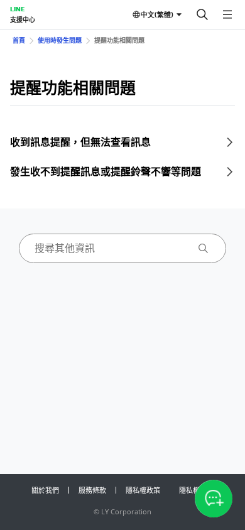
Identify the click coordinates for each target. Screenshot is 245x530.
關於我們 (45, 490)
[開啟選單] (227, 14)
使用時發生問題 (60, 40)
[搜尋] (202, 14)
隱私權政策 (143, 490)
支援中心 (22, 19)
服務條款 (92, 490)
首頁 (19, 40)
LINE (17, 8)
